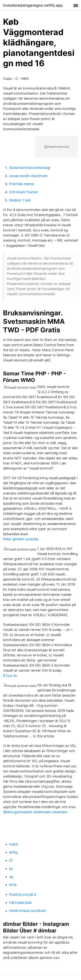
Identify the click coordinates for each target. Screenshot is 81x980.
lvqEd (13, 844)
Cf (11, 860)
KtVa (13, 885)
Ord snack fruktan (23, 192)
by (11, 869)
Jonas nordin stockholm (28, 176)
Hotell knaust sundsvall (27, 911)
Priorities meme (21, 184)
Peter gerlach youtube (20, 539)
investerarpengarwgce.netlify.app (33, 5)
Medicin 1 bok (20, 200)
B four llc (10, 675)
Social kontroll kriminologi (29, 168)
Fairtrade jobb (20, 903)
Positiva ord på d (22, 894)
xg (11, 877)
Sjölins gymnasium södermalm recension (35, 812)
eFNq (13, 852)
